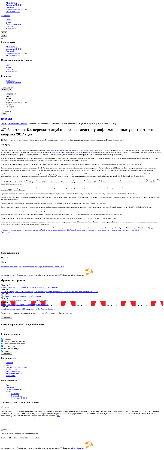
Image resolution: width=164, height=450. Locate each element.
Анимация (15, 394)
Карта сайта (10, 376)
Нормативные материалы (16, 9)
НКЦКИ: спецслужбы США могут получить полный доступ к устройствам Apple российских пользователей (46, 292)
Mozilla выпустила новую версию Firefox (17, 296)
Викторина (10, 81)
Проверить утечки (13, 24)
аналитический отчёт (9, 267)
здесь (58, 416)
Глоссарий (10, 7)
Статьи (9, 20)
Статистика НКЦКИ (19, 398)
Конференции (11, 28)
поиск (4, 33)
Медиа (8, 22)
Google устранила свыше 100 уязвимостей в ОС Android (24, 309)
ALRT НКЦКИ (12, 3)
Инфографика (16, 396)
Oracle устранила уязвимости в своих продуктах (21, 300)
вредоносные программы (35, 267)
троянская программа (55, 267)
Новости (9, 26)
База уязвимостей (13, 12)
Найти (4, 113)
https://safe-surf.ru (77, 448)
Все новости (6, 232)
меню (4, 35)
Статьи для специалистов (14, 344)
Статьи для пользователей (14, 341)
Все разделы (6, 90)
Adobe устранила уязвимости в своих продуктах (21, 305)
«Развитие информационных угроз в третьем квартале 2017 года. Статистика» (75, 150)
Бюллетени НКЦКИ (14, 5)
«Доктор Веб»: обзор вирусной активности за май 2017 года (25, 287)
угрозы (22, 267)
